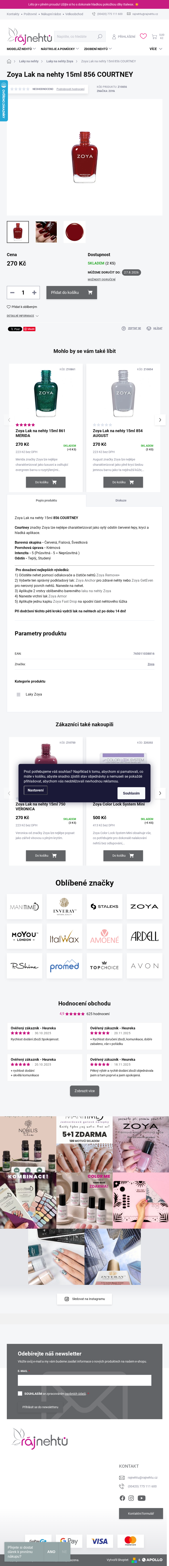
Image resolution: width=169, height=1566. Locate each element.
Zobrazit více (85, 1091)
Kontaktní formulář (141, 1513)
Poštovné (30, 14)
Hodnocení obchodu (84, 1003)
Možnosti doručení (102, 279)
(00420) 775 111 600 (142, 1486)
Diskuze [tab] (121, 500)
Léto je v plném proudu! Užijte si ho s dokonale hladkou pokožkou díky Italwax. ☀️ (83, 4)
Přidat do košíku (65, 292)
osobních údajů (75, 1393)
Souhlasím (131, 793)
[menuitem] (22, 49)
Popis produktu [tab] (46, 500)
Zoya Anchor (86, 580)
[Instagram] (131, 1497)
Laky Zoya (34, 694)
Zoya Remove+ (108, 575)
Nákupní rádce (51, 14)
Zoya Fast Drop (65, 601)
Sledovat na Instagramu (88, 1299)
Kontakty (13, 14)
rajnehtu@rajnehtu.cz (143, 1477)
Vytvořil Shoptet (118, 1560)
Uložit (31, 329)
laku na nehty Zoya (96, 591)
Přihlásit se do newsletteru (40, 1407)
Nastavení (36, 790)
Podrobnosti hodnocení (70, 89)
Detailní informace (20, 315)
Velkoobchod (74, 14)
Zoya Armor (57, 596)
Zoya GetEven (142, 580)
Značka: (106, 91)
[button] (160, 419)
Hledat (99, 36)
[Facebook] (122, 1497)
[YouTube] (142, 1497)
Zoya (151, 664)
